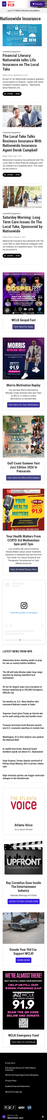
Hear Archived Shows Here (23, 569)
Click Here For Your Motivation (23, 404)
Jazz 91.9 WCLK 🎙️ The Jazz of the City (21, 640)
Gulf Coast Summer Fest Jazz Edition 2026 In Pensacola (23, 467)
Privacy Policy (10, 1081)
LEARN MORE (23, 960)
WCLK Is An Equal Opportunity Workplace (22, 1075)
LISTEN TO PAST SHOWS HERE (23, 901)
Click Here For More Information (23, 477)
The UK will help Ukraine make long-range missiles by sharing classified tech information (22, 675)
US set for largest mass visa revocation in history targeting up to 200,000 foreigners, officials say (23, 689)
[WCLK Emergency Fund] (23, 1000)
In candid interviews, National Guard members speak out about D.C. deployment (23, 750)
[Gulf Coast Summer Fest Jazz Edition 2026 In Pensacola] (23, 436)
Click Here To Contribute (23, 1042)
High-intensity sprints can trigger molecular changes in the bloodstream (23, 777)
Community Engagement (11, 52)
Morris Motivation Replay (23, 385)
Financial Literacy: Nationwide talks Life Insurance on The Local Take (21, 62)
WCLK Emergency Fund (23, 1035)
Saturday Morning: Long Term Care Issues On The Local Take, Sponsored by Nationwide (22, 224)
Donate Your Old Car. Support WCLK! (23, 951)
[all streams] (43, 1116)
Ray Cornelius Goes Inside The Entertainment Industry (23, 887)
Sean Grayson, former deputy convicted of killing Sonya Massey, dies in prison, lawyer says (23, 763)
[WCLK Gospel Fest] (23, 293)
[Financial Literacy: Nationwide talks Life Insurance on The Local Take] (22, 35)
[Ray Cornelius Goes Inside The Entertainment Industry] (23, 858)
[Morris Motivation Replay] (23, 358)
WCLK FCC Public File (13, 1092)
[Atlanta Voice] (23, 803)
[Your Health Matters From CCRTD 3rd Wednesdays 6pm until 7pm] (23, 510)
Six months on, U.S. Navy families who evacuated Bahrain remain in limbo (21, 703)
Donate (38, 4)
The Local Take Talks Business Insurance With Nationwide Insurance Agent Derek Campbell (22, 143)
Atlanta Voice (23, 825)
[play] (4, 1116)
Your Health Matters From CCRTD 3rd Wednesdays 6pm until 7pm (23, 540)
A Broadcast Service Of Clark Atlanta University (20, 1069)
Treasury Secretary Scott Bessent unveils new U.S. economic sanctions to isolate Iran (23, 726)
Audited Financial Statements (17, 1086)
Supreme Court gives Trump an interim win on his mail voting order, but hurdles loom (23, 715)
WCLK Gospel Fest (23, 320)
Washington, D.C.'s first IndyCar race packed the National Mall (23, 738)
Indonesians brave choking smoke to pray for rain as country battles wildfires (22, 661)
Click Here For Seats (23, 326)
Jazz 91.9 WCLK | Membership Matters (23, 11)
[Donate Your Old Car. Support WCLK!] (23, 928)
